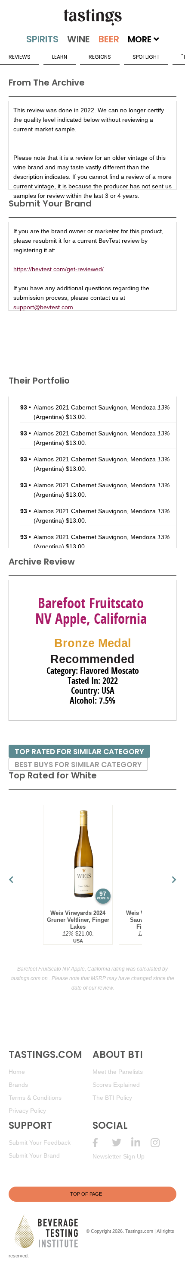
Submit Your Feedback (40, 1142)
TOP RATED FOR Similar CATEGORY (79, 751)
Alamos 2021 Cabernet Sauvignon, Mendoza (102, 407)
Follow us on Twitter (121, 1142)
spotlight (146, 56)
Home (17, 1071)
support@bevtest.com (43, 307)
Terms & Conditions (35, 1097)
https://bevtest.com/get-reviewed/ (58, 269)
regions (100, 56)
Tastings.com (139, 1231)
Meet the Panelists (117, 1071)
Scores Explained (116, 1084)
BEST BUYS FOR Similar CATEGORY (78, 764)
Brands (18, 1084)
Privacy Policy (27, 1110)
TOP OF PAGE (86, 1194)
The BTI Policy (112, 1097)
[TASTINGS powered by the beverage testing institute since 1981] (92, 17)
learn (59, 56)
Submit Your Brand (34, 1155)
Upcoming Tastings (160, 1142)
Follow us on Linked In (141, 1142)
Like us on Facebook (102, 1142)
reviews (20, 56)
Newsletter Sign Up (118, 1156)
